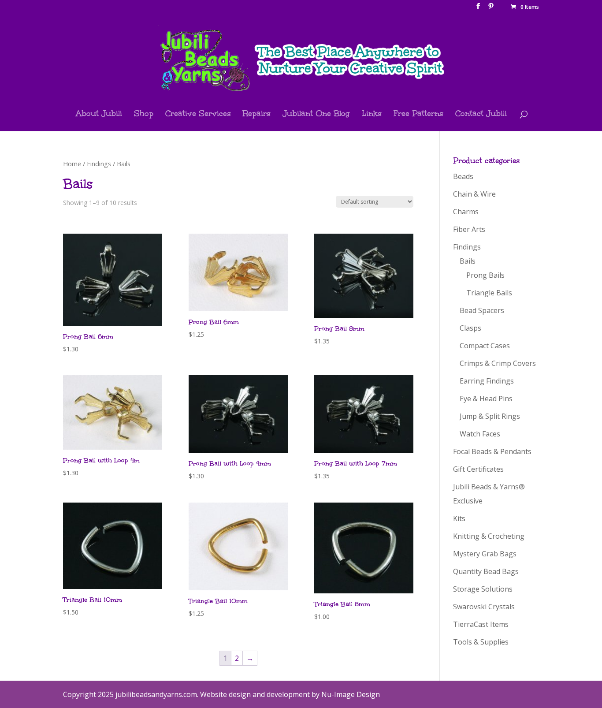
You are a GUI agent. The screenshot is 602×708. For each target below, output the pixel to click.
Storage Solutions (483, 589)
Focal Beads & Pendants (492, 451)
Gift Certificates (478, 469)
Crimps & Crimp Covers (498, 363)
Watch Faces (480, 434)
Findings (99, 163)
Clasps (470, 328)
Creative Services (198, 114)
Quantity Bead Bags (486, 571)
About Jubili (99, 114)
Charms (466, 211)
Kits (459, 518)
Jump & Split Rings (490, 416)
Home (72, 163)
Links (372, 114)
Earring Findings (487, 381)
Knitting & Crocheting (488, 536)
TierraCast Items (481, 624)
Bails (468, 261)
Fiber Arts (469, 229)
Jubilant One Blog (316, 114)
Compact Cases (485, 345)
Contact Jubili (481, 114)
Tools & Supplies (481, 642)
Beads (463, 176)
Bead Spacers (482, 310)
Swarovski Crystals (484, 606)
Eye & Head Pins (486, 398)
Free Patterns (418, 114)
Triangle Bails (489, 293)
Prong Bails (485, 275)
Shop (143, 114)
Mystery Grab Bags (485, 554)
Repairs (257, 114)
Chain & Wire (474, 194)
